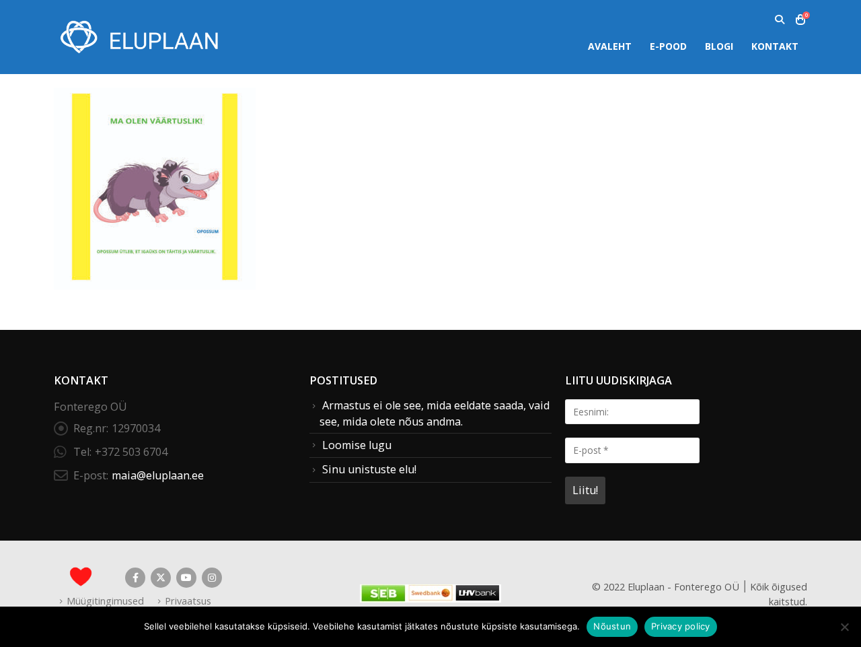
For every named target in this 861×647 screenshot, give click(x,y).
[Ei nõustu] (844, 627)
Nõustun (612, 626)
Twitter (161, 578)
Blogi (719, 46)
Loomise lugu (356, 445)
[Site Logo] (138, 36)
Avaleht (610, 46)
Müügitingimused (105, 600)
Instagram (212, 578)
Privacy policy (680, 626)
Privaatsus (188, 600)
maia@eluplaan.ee (158, 475)
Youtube (186, 578)
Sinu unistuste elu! (369, 469)
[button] (779, 19)
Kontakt (774, 46)
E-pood (668, 46)
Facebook (135, 578)
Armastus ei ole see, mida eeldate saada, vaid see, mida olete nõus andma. (435, 413)
